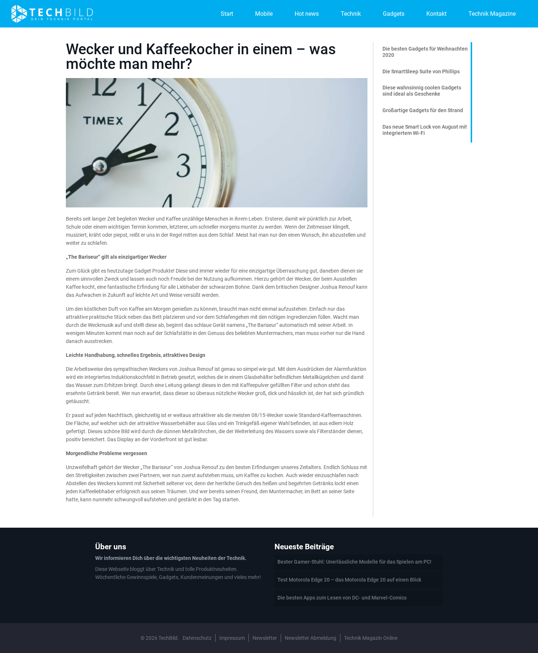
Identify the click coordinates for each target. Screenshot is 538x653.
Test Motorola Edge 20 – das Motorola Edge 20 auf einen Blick (349, 580)
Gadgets (393, 13)
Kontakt (436, 13)
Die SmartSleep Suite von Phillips (421, 71)
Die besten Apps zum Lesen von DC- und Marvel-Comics (342, 598)
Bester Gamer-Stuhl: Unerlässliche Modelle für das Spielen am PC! (354, 562)
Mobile (264, 13)
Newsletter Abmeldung (310, 638)
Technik (351, 13)
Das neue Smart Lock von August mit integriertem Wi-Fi (424, 130)
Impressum (232, 638)
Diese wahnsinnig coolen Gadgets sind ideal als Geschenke (421, 91)
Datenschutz (197, 638)
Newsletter (265, 638)
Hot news (307, 13)
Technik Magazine (492, 13)
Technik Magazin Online (370, 638)
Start (227, 13)
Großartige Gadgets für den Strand (422, 110)
